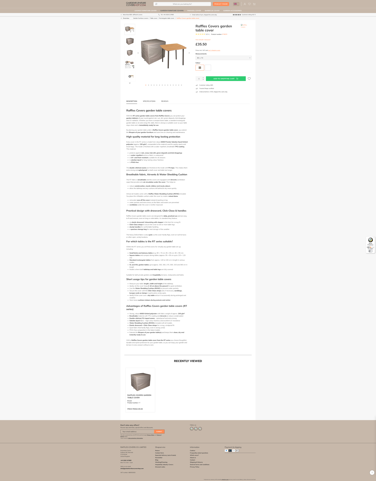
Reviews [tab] (164, 101)
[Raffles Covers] (246, 28)
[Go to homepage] (136, 4)
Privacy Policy (150, 435)
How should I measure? (203, 40)
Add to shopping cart (224, 79)
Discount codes (160, 467)
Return (157, 450)
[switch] (370, 251)
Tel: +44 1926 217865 (167, 14)
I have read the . (131, 438)
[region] (156, 53)
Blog (156, 460)
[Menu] (374, 237)
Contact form (159, 453)
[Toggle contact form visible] (372, 472)
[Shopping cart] (254, 4)
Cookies (192, 450)
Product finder (221, 4)
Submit (159, 431)
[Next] (189, 53)
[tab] (149, 101)
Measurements (201, 54)
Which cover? (194, 455)
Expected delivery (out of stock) (165, 455)
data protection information (135, 438)
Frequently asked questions (199, 453)
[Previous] (138, 53)
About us (193, 457)
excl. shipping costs (214, 50)
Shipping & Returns (196, 462)
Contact (192, 460)
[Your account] (244, 4)
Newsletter (158, 457)
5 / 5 (207, 34)
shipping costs (225, 479)
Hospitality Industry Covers (164, 464)
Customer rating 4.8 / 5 (249, 14)
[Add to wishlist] (151, 371)
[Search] (156, 4)
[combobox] (182, 4)
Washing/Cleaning (161, 462)
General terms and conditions (199, 464)
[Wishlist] (249, 4)
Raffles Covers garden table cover (188, 18)
